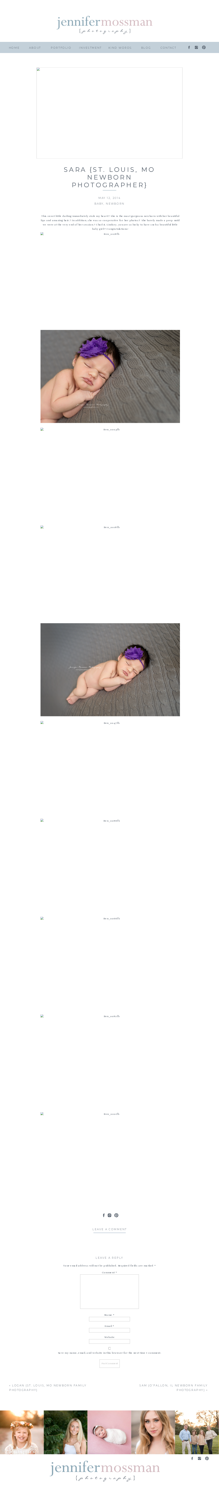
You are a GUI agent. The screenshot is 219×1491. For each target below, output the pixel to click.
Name (109, 1314)
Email (109, 1326)
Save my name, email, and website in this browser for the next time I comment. (109, 1352)
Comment (109, 1272)
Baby (99, 203)
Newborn (115, 203)
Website (109, 1337)
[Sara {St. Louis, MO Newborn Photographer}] (109, 112)
